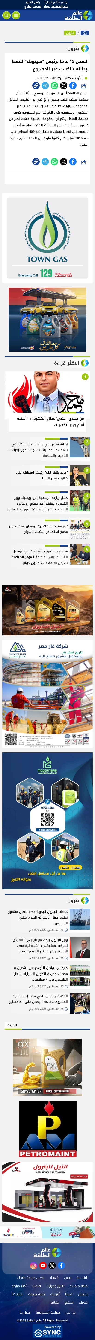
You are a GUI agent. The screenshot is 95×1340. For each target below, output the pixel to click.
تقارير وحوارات (55, 1286)
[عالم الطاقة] (85, 33)
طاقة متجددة (79, 1286)
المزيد (12, 1025)
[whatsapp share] (54, 85)
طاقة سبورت (36, 1294)
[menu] (16, 15)
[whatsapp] (36, 85)
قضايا (69, 1294)
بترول (70, 33)
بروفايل (83, 1294)
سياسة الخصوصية (48, 1313)
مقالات (54, 1302)
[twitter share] (63, 85)
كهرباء (54, 1278)
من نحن (70, 1313)
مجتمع (69, 1302)
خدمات (83, 1302)
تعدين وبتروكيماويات (30, 1278)
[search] (6, 15)
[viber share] (45, 85)
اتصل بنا (25, 1313)
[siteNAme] (78, 15)
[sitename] (47, 1252)
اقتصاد (36, 1286)
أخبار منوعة (19, 1286)
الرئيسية (82, 1278)
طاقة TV (17, 1294)
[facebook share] (73, 85)
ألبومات (55, 1294)
